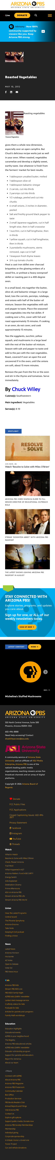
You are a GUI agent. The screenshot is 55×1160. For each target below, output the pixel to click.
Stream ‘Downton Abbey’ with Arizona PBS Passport (26, 538)
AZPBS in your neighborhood (17, 1036)
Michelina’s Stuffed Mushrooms (23, 696)
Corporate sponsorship (14, 1136)
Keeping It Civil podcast (14, 932)
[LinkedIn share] (12, 92)
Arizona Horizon (12, 953)
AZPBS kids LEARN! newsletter (17, 996)
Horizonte (9, 956)
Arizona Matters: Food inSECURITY (19, 873)
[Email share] (18, 92)
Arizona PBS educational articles (18, 1044)
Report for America (13, 1059)
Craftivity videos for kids (15, 1004)
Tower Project (11, 1144)
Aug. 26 (11, 464)
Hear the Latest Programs (15, 913)
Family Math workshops (15, 1015)
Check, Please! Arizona (14, 862)
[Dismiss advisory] (43, 31)
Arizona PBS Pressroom (14, 1087)
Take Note (9, 928)
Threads (15, 844)
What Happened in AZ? (14, 870)
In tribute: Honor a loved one (17, 1140)
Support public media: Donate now (19, 1121)
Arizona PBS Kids (12, 985)
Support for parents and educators (19, 1055)
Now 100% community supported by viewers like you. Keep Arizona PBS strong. (23, 32)
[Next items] (45, 672)
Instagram (16, 833)
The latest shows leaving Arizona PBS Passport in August (24, 573)
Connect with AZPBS (13, 1076)
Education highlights (13, 1029)
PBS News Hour (11, 972)
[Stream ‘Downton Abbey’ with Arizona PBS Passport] (27, 510)
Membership (10, 1129)
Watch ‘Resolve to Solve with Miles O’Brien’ (27, 466)
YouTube (16, 838)
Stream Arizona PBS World (16, 900)
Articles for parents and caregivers (19, 1012)
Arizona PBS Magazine (14, 1083)
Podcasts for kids (12, 1008)
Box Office (9, 1095)
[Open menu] (50, 15)
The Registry (10, 1040)
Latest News (10, 949)
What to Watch (11, 854)
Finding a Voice (11, 936)
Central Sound (11, 917)
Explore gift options (13, 1117)
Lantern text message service (17, 1000)
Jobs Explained (11, 881)
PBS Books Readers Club (15, 1102)
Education (10, 1023)
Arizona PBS (21, 764)
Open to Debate (11, 964)
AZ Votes (8, 960)
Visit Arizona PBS (12, 1110)
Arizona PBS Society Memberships (19, 1125)
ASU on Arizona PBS (13, 892)
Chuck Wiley (26, 389)
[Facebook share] (7, 92)
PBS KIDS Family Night (14, 993)
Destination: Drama (13, 885)
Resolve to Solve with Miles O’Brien (19, 858)
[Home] (27, 4)
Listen (8, 908)
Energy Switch (11, 877)
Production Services (13, 1098)
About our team (11, 1063)
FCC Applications (18, 809)
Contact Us (9, 1114)
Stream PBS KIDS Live (13, 989)
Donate (16, 799)
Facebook (16, 828)
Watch (8, 849)
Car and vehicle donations (15, 1148)
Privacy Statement (18, 822)
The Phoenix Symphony (14, 921)
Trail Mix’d (9, 866)
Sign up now (26, 627)
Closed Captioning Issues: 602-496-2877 (27, 816)
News (8, 944)
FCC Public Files (17, 804)
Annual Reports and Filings (16, 1106)
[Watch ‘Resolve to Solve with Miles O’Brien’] (27, 437)
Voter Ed (8, 968)
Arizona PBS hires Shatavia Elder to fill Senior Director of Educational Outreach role (26, 502)
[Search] (35, 15)
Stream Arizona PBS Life (15, 896)
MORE (33, 647)
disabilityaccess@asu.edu (17, 739)
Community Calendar (14, 1091)
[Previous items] (9, 672)
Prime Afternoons (12, 888)
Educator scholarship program (17, 1051)
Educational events (13, 1032)
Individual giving (11, 1133)
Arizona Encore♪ (12, 924)
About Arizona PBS (12, 1080)
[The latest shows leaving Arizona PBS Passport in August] (27, 545)
